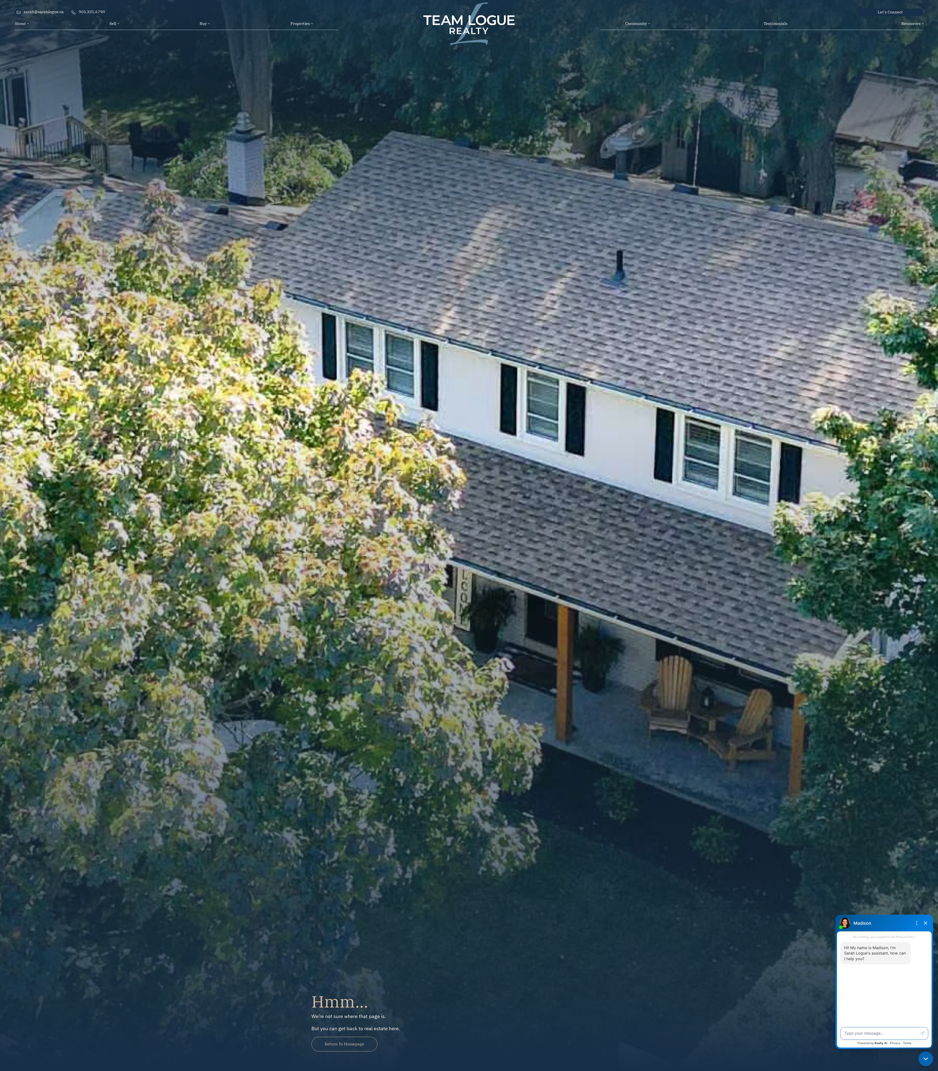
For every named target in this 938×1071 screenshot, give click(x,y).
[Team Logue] (469, 14)
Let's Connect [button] (890, 11)
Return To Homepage (344, 1043)
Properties (300, 23)
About (20, 23)
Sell (112, 23)
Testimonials (776, 23)
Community (636, 23)
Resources (911, 23)
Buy (203, 23)
